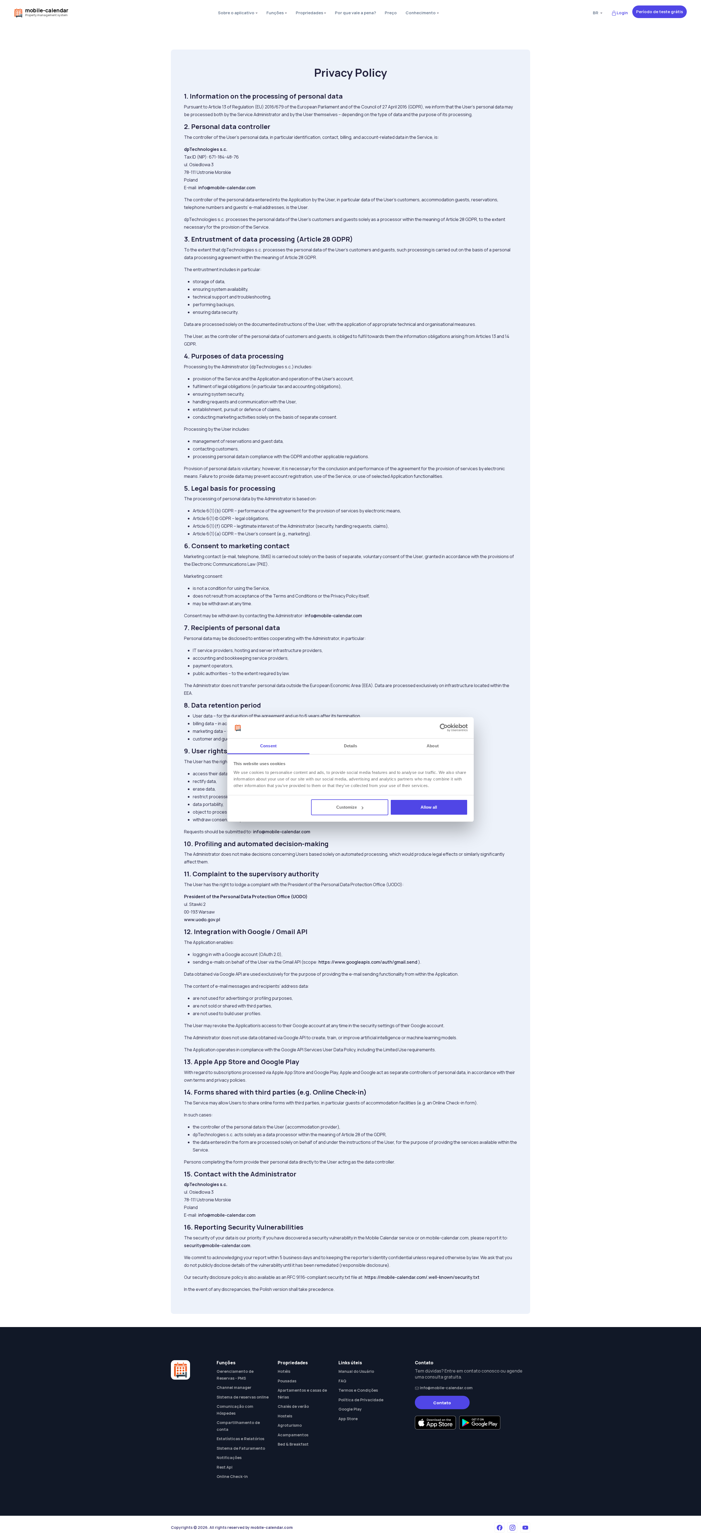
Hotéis (284, 1371)
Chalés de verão (293, 1406)
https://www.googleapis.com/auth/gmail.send (368, 962)
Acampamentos (293, 1434)
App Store (348, 1418)
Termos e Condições (358, 1390)
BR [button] (596, 13)
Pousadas (287, 1380)
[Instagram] (512, 1527)
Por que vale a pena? (355, 13)
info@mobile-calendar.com (226, 188)
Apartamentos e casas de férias (302, 1394)
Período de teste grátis (659, 12)
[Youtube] (525, 1527)
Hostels (285, 1416)
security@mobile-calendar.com (217, 1245)
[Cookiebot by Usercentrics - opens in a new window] (444, 728)
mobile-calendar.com (272, 1527)
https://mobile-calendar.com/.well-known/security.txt (421, 1277)
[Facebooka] (499, 1527)
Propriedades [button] (309, 13)
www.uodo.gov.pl (202, 920)
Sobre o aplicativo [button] (236, 13)
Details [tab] (350, 745)
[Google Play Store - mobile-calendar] (479, 1422)
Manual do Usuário (356, 1371)
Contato (442, 1403)
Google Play (350, 1409)
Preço (391, 13)
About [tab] (433, 745)
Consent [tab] (268, 745)
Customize (346, 807)
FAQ (342, 1380)
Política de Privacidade (360, 1399)
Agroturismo (290, 1425)
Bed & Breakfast (293, 1444)
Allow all (429, 807)
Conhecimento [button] (421, 13)
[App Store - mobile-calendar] (435, 1422)
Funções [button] (275, 13)
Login (622, 13)
